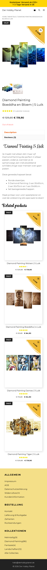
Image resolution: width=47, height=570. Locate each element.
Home (4, 17)
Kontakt (8, 511)
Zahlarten (9, 519)
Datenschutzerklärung (16, 489)
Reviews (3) (10, 137)
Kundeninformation (14, 497)
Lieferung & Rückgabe (16, 515)
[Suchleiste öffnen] (39, 10)
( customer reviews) (21, 111)
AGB (7, 485)
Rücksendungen (13, 523)
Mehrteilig (12, 17)
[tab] (23, 132)
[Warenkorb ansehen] (34, 10)
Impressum (10, 481)
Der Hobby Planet (11, 10)
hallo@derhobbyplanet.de (23, 563)
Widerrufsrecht (12, 493)
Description (10, 132)
